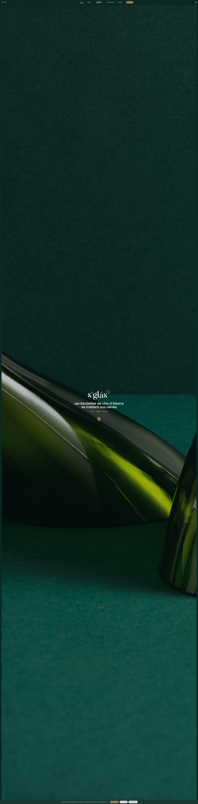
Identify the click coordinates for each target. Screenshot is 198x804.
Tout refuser (123, 802)
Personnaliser (133, 802)
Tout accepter (114, 802)
